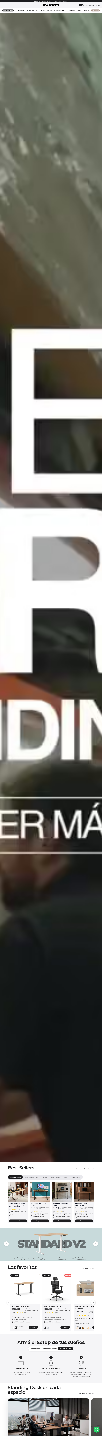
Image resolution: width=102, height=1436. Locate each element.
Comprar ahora (18, 1221)
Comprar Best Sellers (85, 1169)
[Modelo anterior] (6, 1243)
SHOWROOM (89, 5)
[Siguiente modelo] (95, 1243)
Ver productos (88, 1268)
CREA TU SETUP (65, 1348)
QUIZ (81, 5)
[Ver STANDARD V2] (51, 1244)
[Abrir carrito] (99, 5)
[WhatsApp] (97, 1430)
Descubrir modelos (86, 1393)
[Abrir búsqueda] (96, 5)
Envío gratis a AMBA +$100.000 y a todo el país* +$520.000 (51, 1)
